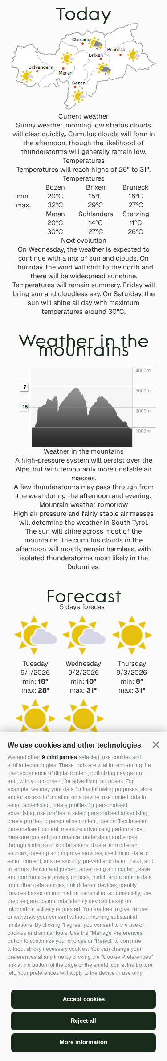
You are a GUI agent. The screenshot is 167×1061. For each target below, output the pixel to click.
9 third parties (59, 757)
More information (83, 1042)
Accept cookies (84, 999)
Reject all (83, 1020)
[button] (155, 744)
